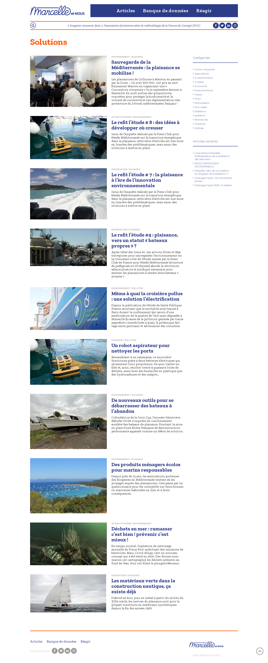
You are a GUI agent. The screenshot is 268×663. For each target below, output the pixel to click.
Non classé (201, 107)
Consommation (204, 77)
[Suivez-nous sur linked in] (229, 25)
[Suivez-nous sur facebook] (216, 25)
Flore (198, 98)
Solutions (200, 123)
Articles (125, 10)
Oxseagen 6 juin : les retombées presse (213, 179)
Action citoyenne (205, 69)
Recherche (201, 119)
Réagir (204, 10)
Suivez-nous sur (40, 651)
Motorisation (202, 102)
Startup (199, 128)
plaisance (200, 111)
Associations (202, 73)
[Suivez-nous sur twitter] (222, 25)
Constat (199, 81)
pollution (200, 115)
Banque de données (166, 10)
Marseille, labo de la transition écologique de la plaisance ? (212, 172)
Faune (198, 94)
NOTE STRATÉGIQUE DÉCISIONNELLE (207, 165)
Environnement (204, 90)
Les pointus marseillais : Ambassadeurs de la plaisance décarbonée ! (212, 156)
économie (201, 86)
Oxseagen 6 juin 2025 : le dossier (213, 185)
